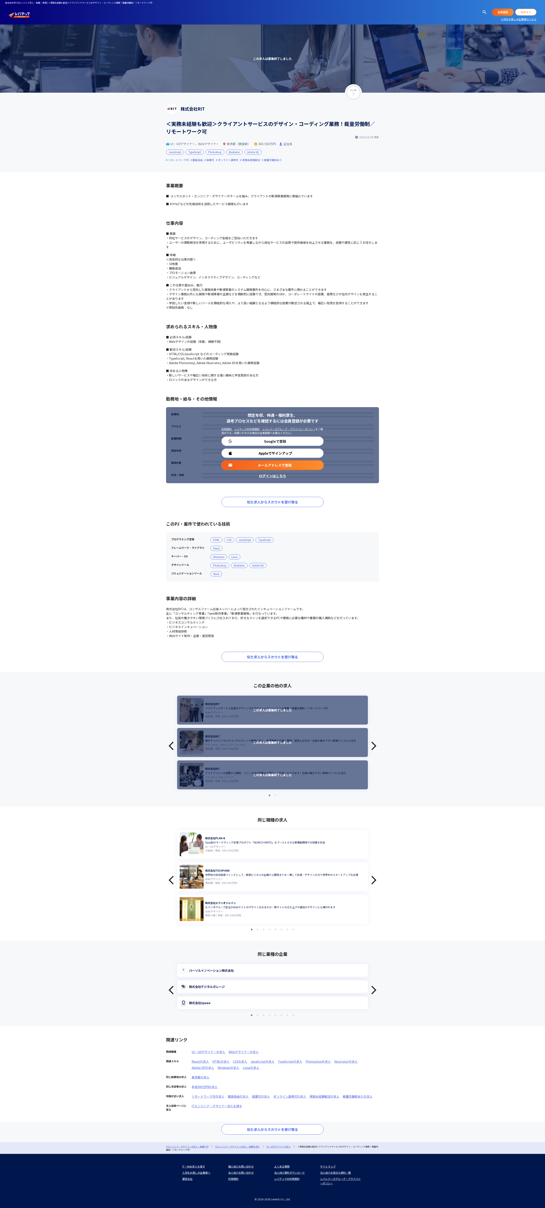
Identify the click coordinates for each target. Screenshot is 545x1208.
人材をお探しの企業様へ (196, 1172)
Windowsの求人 (228, 1067)
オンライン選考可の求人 (289, 1096)
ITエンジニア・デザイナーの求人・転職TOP (187, 1146)
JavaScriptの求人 (262, 1061)
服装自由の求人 (238, 1096)
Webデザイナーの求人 (244, 1052)
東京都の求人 (200, 1077)
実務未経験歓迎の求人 (324, 1096)
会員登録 (503, 12)
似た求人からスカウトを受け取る (272, 502)
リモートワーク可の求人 (208, 1096)
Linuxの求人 (251, 1067)
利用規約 (226, 429)
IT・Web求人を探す (193, 1166)
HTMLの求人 (220, 1061)
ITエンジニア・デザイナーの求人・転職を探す (237, 1146)
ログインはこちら (272, 475)
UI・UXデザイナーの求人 (208, 1052)
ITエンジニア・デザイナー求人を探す (217, 1106)
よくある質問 (282, 1166)
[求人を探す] (484, 12)
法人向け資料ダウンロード (289, 1172)
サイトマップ (328, 1166)
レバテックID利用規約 (247, 429)
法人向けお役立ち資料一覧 (335, 1172)
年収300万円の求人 (205, 1087)
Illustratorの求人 (346, 1061)
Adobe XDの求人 (203, 1067)
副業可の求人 (261, 1096)
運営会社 (187, 1179)
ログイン (526, 12)
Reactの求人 (200, 1061)
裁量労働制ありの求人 (358, 1096)
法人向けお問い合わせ (241, 1172)
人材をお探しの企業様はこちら (518, 19)
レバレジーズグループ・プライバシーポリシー (288, 429)
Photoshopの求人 (318, 1061)
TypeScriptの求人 (290, 1061)
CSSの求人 (240, 1061)
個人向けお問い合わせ (241, 1166)
